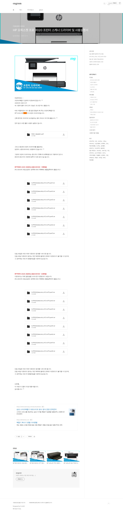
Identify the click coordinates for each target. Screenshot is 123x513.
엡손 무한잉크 (92, 150)
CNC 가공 (92, 104)
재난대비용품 (92, 146)
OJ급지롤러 (97, 143)
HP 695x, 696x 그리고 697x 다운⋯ (98, 56)
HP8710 (91, 148)
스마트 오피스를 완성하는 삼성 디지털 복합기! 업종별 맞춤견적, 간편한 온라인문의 (41, 413)
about (41, 10)
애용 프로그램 (93, 89)
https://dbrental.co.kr (23, 420)
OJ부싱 (98, 146)
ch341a (100, 141)
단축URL (92, 91)
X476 (103, 153)
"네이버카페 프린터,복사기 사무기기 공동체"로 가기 (40, 502)
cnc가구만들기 (98, 153)
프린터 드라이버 (93, 84)
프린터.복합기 (93, 82)
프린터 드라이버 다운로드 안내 (96, 61)
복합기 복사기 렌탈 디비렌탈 (27, 422)
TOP (108, 503)
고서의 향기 (92, 130)
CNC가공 (104, 150)
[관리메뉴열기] (119, 3)
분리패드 (103, 143)
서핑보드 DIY (93, 97)
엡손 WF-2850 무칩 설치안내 (96, 59)
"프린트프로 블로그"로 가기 (19, 502)
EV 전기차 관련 (93, 122)
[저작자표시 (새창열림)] (34, 436)
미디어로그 (30, 10)
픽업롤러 (98, 155)
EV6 (107, 143)
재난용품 (91, 160)
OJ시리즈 (92, 87)
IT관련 (91, 77)
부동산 (91, 107)
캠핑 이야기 (92, 127)
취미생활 (91, 94)
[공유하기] (21, 436)
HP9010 (91, 153)
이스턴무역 (97, 148)
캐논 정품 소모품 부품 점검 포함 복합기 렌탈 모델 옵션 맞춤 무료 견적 (39, 425)
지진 (108, 150)
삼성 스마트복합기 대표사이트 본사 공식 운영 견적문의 (37, 409)
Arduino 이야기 (94, 99)
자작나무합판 (92, 155)
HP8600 (91, 157)
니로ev (104, 141)
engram (17, 3)
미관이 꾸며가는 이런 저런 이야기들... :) (26, 475)
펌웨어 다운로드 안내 (94, 64)
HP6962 (91, 143)
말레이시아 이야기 (94, 120)
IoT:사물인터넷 (93, 102)
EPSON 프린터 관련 (94, 80)
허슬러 (96, 157)
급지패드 (103, 155)
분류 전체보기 (92, 74)
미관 (107, 155)
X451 (104, 157)
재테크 (91, 110)
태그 (21, 10)
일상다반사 (92, 117)
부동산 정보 (92, 114)
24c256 (99, 150)
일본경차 (103, 148)
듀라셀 (100, 157)
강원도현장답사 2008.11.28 (96, 112)
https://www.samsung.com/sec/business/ (29, 406)
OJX (96, 141)
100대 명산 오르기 (94, 124)
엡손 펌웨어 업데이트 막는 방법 (96, 54)
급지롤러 (103, 146)
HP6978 (91, 141)
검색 (104, 3)
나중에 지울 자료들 (94, 133)
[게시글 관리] (24, 436)
